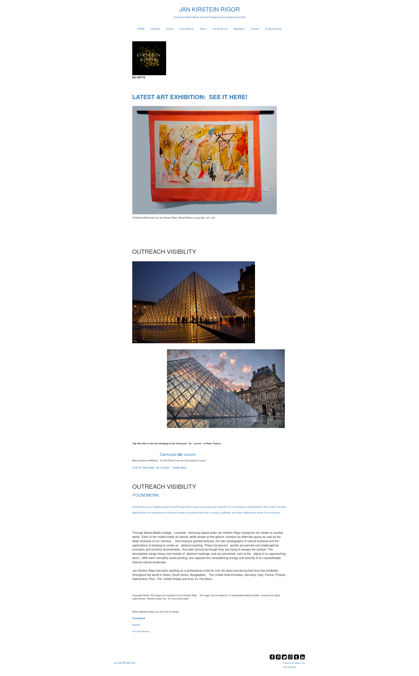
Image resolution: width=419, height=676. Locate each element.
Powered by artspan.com (294, 662)
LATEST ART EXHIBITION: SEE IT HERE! (190, 96)
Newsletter (239, 28)
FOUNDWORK (209, 503)
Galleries (155, 28)
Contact (255, 28)
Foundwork (138, 618)
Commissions (187, 28)
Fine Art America (141, 631)
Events (169, 28)
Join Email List (219, 28)
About (203, 28)
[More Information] (204, 160)
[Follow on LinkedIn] (302, 659)
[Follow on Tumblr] (297, 659)
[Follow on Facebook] (273, 659)
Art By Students (273, 28)
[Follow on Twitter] (285, 659)
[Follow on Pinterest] (279, 659)
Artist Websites (289, 667)
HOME (140, 28)
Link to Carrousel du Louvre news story (159, 467)
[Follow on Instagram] (291, 659)
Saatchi (136, 624)
